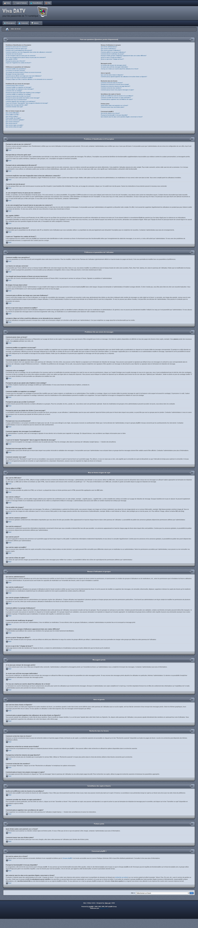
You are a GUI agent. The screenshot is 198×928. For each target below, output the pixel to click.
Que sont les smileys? (12, 116)
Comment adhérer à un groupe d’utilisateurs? (113, 52)
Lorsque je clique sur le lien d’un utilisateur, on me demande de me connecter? (29, 79)
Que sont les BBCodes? (12, 112)
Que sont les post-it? (11, 123)
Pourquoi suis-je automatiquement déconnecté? (19, 50)
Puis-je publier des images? (13, 118)
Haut (9, 150)
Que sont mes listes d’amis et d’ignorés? (112, 75)
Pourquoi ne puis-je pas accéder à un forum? (18, 96)
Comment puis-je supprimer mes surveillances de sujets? (117, 99)
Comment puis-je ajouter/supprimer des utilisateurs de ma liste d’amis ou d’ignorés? (124, 76)
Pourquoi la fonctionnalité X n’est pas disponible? (114, 115)
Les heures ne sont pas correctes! (15, 70)
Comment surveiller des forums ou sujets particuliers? (116, 97)
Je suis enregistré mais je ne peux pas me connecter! (21, 55)
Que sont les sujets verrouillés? (14, 125)
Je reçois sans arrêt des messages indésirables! (114, 67)
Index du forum (16, 29)
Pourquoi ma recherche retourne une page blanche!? (115, 86)
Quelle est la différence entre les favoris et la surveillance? (117, 95)
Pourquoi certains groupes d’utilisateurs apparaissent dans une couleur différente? (123, 55)
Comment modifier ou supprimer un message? (18, 87)
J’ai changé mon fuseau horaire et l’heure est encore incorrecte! (23, 72)
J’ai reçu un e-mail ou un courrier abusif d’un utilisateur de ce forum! (119, 68)
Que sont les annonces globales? (15, 119)
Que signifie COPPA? (12, 59)
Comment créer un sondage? (14, 90)
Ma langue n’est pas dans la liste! (15, 74)
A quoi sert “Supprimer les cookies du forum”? (18, 62)
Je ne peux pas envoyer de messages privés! (113, 65)
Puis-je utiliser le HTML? (12, 114)
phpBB (91, 906)
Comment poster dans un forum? (15, 85)
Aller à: (133, 893)
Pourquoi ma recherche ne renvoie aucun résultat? (115, 84)
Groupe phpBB (67, 858)
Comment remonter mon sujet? (14, 106)
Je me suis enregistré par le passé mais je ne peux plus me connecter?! (26, 57)
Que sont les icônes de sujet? (14, 127)
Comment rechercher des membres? (111, 88)
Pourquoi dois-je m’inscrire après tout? (16, 48)
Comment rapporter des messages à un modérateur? (20, 101)
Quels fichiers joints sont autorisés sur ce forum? (114, 105)
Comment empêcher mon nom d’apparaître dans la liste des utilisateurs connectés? (29, 52)
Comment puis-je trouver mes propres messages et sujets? (117, 89)
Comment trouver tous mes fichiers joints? (112, 107)
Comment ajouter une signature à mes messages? (20, 89)
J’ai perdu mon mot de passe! (14, 54)
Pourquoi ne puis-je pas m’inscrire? (15, 61)
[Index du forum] (25, 12)
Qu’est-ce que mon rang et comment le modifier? (19, 77)
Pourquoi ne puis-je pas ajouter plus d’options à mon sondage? (23, 92)
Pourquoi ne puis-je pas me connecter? (17, 46)
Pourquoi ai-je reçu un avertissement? (16, 99)
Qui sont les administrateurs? (109, 46)
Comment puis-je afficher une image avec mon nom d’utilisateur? (23, 76)
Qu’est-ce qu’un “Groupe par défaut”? (111, 57)
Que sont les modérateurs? (108, 48)
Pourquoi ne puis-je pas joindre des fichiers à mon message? (23, 98)
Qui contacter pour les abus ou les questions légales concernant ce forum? (122, 116)
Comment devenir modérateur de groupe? (112, 54)
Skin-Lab (107, 903)
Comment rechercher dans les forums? (112, 82)
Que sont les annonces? (12, 121)
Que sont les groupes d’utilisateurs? (111, 50)
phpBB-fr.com (104, 908)
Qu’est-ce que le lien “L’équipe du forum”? (112, 59)
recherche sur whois (121, 877)
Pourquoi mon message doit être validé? (17, 105)
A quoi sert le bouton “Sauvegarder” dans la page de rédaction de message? (27, 103)
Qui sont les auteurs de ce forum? (110, 113)
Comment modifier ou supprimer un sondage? (18, 94)
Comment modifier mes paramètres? (16, 68)
